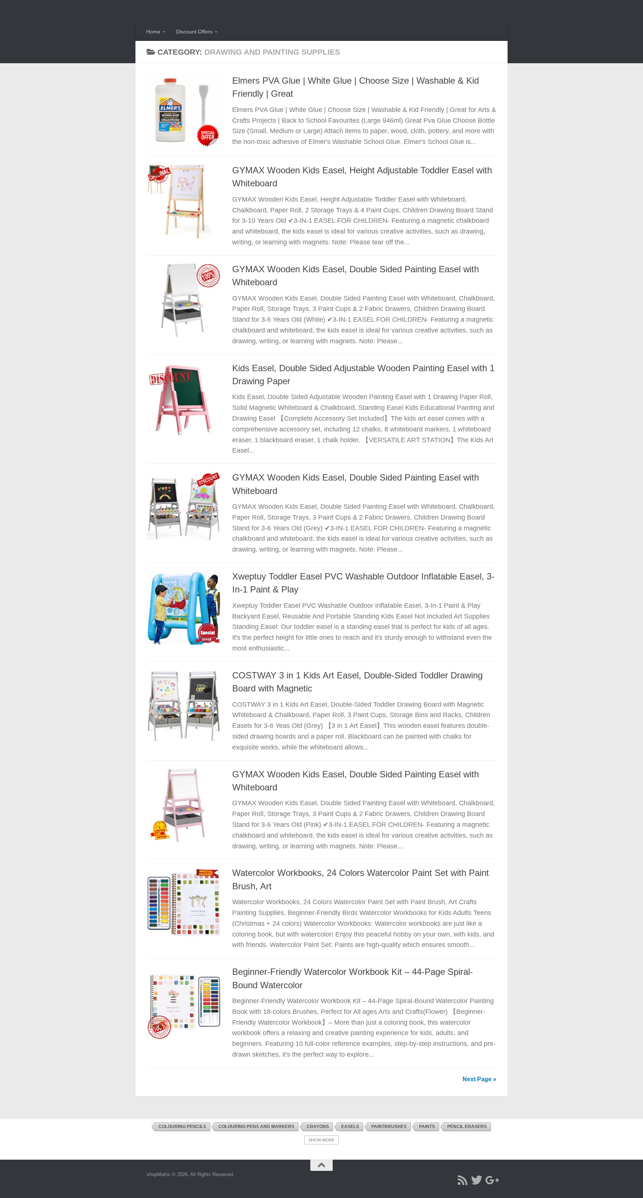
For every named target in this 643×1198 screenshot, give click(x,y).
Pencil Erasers (467, 1126)
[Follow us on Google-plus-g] (490, 1180)
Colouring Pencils (182, 1126)
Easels (350, 1126)
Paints (427, 1126)
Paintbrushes (389, 1126)
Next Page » (479, 1079)
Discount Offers (194, 32)
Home (153, 32)
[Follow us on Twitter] (476, 1180)
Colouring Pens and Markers (256, 1126)
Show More (321, 1140)
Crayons (318, 1126)
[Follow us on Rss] (462, 1180)
